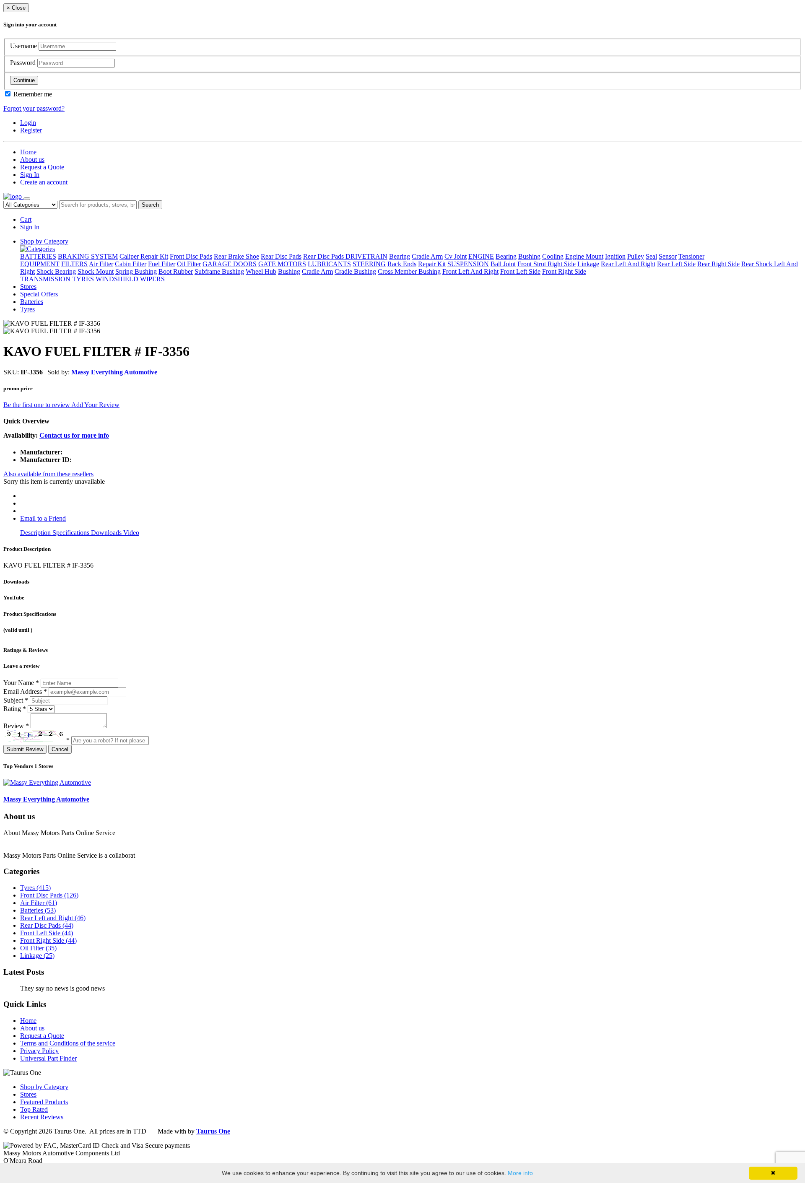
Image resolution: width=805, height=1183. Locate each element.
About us (32, 159)
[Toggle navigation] (26, 198)
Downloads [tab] (107, 532)
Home (28, 152)
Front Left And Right (470, 271)
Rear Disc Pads (281, 256)
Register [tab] (31, 130)
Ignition (615, 256)
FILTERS (74, 263)
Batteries (31, 301)
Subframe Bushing (219, 271)
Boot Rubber (175, 271)
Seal (651, 256)
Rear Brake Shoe (236, 256)
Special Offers (39, 294)
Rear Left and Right (53, 917)
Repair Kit (432, 263)
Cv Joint (455, 256)
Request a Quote (42, 167)
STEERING (369, 263)
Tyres (27, 309)
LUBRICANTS (329, 263)
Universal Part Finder (48, 1058)
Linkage (588, 263)
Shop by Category (44, 241)
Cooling (553, 256)
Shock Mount (96, 271)
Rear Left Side (676, 263)
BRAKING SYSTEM (88, 256)
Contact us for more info (74, 435)
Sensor (668, 256)
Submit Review (25, 749)
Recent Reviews (41, 1117)
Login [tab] (28, 122)
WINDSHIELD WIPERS (130, 279)
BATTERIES (38, 256)
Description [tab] (36, 532)
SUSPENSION (468, 263)
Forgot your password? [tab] (34, 108)
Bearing (399, 256)
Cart (25, 219)
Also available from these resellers (48, 473)
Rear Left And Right (628, 263)
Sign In (29, 174)
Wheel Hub (261, 271)
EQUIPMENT (40, 263)
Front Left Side (520, 271)
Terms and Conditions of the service (67, 1043)
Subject (15, 700)
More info (520, 1173)
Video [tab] (131, 532)
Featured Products (44, 1101)
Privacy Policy (39, 1050)
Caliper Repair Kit (143, 256)
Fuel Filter (161, 263)
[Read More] (154, 855)
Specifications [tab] (71, 532)
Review (16, 725)
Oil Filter (189, 263)
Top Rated (34, 1109)
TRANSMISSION (45, 279)
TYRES (83, 279)
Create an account (44, 182)
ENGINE (481, 256)
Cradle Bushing (355, 271)
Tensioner (691, 256)
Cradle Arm (427, 256)
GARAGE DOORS (230, 263)
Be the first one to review (37, 404)
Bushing (529, 256)
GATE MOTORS (282, 263)
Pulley (635, 256)
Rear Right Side (718, 263)
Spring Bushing (136, 271)
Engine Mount (584, 256)
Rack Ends (401, 263)
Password (23, 62)
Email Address (25, 691)
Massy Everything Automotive (114, 372)
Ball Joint (503, 263)
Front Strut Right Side (546, 263)
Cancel (60, 749)
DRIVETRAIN (366, 256)
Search (150, 205)
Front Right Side (564, 271)
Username (24, 45)
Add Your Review (95, 404)
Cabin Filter (130, 263)
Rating (14, 708)
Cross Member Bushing (409, 271)
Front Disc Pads (191, 256)
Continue (24, 80)
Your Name (21, 682)
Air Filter (101, 263)
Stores (28, 286)
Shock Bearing (56, 271)
